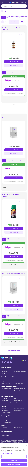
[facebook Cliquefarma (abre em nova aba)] (2, 362)
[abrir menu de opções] (2, 2)
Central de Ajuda (5, 435)
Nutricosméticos (18, 400)
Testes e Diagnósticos (19, 383)
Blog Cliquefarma (18, 427)
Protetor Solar (5, 400)
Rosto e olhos (4, 398)
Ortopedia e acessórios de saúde (7, 381)
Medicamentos (6, 367)
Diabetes (3, 373)
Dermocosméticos (7, 396)
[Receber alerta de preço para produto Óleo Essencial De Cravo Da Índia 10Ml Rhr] (22, 123)
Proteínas (4, 390)
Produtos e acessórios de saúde (11, 377)
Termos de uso (5, 417)
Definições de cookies (14, 456)
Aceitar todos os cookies (14, 464)
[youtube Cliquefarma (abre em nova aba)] (5, 362)
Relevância (14, 21)
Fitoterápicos (4, 371)
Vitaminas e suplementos (9, 386)
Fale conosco (4, 433)
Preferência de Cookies (7, 422)
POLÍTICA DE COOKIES (7, 453)
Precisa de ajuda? (7, 431)
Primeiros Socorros (18, 381)
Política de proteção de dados (7, 420)
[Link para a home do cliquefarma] (14, 2)
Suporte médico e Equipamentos (5, 383)
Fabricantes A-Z (5, 410)
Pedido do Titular (18, 420)
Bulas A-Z (4, 408)
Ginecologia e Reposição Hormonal (19, 371)
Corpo (15, 398)
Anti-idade (16, 402)
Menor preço (23, 22)
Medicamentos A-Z (6, 369)
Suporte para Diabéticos (7, 378)
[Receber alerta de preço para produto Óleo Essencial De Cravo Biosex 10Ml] (22, 278)
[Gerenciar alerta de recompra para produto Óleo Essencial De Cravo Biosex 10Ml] (20, 278)
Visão (15, 378)
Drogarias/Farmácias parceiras (18, 408)
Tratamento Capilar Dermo (7, 402)
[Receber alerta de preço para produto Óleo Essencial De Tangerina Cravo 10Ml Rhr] (22, 201)
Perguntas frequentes (19, 433)
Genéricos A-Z (17, 410)
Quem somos (4, 427)
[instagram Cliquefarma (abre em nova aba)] (11, 362)
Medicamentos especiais (19, 369)
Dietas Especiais (17, 392)
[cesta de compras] (25, 2)
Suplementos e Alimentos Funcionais (19, 388)
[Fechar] (26, 445)
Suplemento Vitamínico (6, 388)
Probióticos (4, 392)
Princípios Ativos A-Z (6, 412)
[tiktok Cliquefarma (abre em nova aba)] (8, 362)
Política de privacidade (19, 417)
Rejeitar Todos (14, 460)
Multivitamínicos (17, 390)
